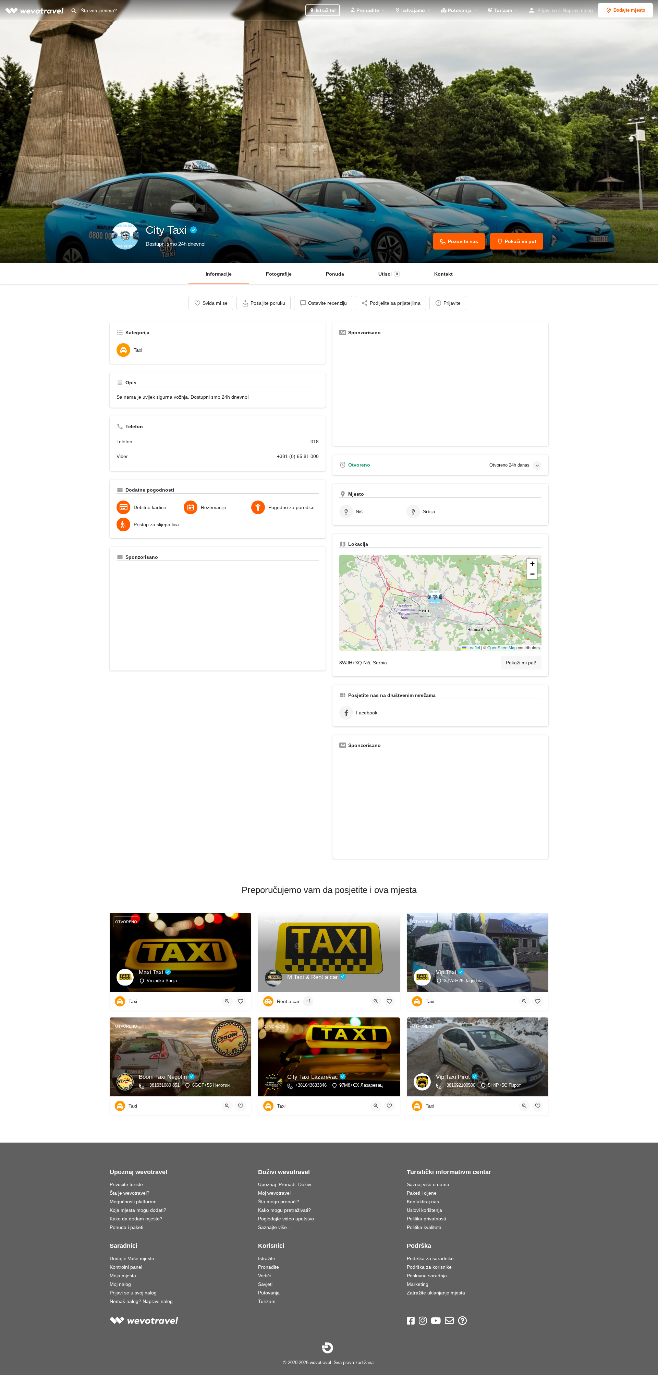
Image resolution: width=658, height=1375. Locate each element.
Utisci (388, 274)
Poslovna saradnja (427, 1275)
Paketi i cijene (422, 1193)
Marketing (417, 1284)
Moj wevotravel (274, 1193)
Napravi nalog (578, 10)
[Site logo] (35, 10)
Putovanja (459, 10)
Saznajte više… (275, 1227)
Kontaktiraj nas (423, 1201)
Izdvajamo (412, 10)
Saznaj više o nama (428, 1184)
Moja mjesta (123, 1275)
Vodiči (264, 1275)
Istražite (266, 1258)
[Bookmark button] (240, 1001)
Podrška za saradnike (430, 1258)
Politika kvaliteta (424, 1227)
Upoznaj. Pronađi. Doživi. (285, 1184)
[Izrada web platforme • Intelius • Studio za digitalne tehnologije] (327, 1348)
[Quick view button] (227, 1001)
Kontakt (443, 274)
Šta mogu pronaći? (278, 1201)
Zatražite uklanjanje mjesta (436, 1292)
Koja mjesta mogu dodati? (138, 1210)
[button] (440, 602)
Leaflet (473, 647)
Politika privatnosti (426, 1218)
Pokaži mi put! (521, 662)
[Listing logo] (125, 236)
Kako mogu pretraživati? (284, 1210)
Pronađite (367, 10)
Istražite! (325, 10)
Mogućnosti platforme (133, 1201)
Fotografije (279, 274)
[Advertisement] (218, 616)
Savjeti (265, 1284)
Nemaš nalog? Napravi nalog (141, 1301)
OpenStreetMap (502, 647)
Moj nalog (120, 1284)
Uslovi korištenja (424, 1210)
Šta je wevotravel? (129, 1193)
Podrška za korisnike (429, 1267)
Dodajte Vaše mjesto (132, 1258)
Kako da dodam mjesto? (136, 1218)
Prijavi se (547, 10)
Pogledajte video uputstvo (286, 1218)
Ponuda (335, 274)
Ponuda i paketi (126, 1227)
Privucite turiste (126, 1184)
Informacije (219, 274)
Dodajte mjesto (629, 10)
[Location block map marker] (435, 597)
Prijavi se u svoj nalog (133, 1292)
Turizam (502, 10)
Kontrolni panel (126, 1267)
